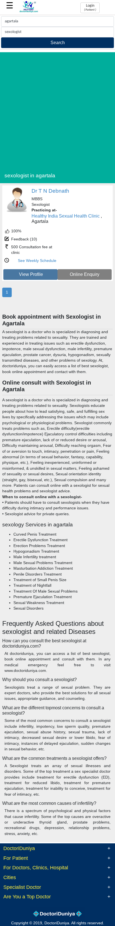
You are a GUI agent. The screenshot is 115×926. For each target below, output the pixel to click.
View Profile (31, 274)
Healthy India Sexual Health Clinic (66, 216)
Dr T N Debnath (50, 191)
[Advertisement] (57, 109)
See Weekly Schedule (37, 261)
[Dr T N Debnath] (16, 211)
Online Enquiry (84, 274)
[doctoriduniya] (29, 11)
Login (90, 7)
